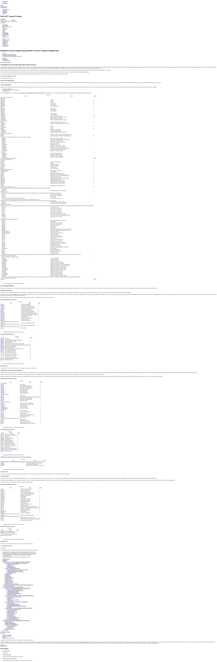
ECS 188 (3, 195)
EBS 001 (2, 134)
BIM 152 (2, 346)
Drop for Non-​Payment (11, 625)
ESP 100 (3, 238)
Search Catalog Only (6, 21)
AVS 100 (3, 227)
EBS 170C (3, 181)
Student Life (5, 12)
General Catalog (3, 6)
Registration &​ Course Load (10, 563)
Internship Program (10, 613)
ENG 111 (2, 448)
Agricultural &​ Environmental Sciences (14, 596)
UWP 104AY (5, 269)
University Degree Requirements (27, 92)
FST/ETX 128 (4, 248)
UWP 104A (4, 266)
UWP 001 (3, 148)
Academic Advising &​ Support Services (10, 584)
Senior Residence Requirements (13, 592)
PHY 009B (3, 109)
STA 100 (2, 185)
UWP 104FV (5, 273)
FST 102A (4, 244)
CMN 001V (5, 154)
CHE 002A (3, 113)
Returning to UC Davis (9, 581)
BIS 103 (2, 309)
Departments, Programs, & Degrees (9, 54)
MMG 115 (2, 325)
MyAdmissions (5, 25)
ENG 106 (2, 168)
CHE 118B (4, 119)
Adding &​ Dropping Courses (12, 564)
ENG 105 (2, 166)
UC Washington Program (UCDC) (13, 617)
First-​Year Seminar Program (12, 610)
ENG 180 (2, 359)
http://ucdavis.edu (155, 643)
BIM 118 (2, 341)
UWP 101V (5, 259)
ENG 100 (2, 161)
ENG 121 (2, 449)
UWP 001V (5, 149)
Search (1, 20)
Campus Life (5, 11)
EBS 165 (2, 176)
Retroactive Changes (8, 582)
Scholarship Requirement (11, 594)
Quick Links (3, 22)
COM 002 (3, 139)
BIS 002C (3, 230)
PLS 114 (2, 423)
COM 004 (3, 142)
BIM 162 (2, 348)
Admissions (5, 10)
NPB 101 (2, 390)
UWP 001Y (5, 150)
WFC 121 (3, 253)
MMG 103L (3, 322)
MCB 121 (2, 315)
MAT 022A (3, 104)
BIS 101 (2, 304)
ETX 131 (3, 243)
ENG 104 (2, 164)
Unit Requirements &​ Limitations (13, 591)
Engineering (9, 598)
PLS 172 (2, 517)
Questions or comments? (7, 635)
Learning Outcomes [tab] (6, 60)
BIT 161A (2, 311)
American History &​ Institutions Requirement (15, 590)
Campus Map (5, 28)
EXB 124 (3, 213)
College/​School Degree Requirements (11, 595)
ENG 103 (3, 171)
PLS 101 (2, 422)
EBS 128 (2, 434)
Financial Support (10, 626)
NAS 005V (5, 147)
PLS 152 (2, 327)
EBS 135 (2, 349)
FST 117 (2, 506)
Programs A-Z (5, 40)
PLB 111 (2, 419)
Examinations (7, 574)
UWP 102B (4, 261)
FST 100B (2, 497)
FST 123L (2, 510)
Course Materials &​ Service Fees (13, 604)
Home (4, 38)
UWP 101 (3, 258)
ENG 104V (4, 165)
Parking (4, 29)
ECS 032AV (4, 130)
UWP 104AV (5, 268)
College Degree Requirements (39, 92)
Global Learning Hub (11, 611)
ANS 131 (2, 396)
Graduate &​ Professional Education (9, 620)
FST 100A (2, 496)
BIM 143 (2, 343)
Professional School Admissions (10, 623)
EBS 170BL (3, 180)
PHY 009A (3, 108)
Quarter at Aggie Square (11, 614)
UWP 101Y (5, 260)
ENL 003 (3, 143)
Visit (3, 27)
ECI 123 (3, 194)
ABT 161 (3, 220)
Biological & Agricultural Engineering (9, 55)
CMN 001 (3, 153)
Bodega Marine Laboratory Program (13, 609)
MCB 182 (2, 319)
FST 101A (2, 498)
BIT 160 (2, 310)
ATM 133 (3, 226)
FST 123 (2, 508)
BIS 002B (3, 229)
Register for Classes (10, 566)
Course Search (5, 45)
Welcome (4, 53)
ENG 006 (3, 132)
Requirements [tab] (5, 59)
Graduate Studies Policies (9, 577)
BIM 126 (2, 439)
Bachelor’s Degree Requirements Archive (12, 619)
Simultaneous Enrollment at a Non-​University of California (17, 569)
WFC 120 (2, 399)
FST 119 (2, 507)
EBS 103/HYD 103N (4, 170)
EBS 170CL (3, 183)
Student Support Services (9, 586)
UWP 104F (4, 271)
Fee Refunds (9, 607)
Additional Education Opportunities (11, 608)
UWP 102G (4, 265)
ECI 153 (2, 358)
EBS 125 (2, 173)
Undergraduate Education (7, 587)
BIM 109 (2, 338)
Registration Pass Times (11, 567)
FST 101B (2, 500)
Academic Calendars (6, 39)
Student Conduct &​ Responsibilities (11, 583)
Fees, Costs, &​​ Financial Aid (10, 601)
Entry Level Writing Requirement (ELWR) (14, 589)
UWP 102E (4, 263)
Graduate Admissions (9, 621)
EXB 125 (3, 215)
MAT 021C (3, 102)
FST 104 (2, 502)
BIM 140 (2, 342)
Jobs (3, 30)
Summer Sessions (10, 615)
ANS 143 (3, 222)
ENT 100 (3, 234)
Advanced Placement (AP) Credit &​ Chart (14, 570)
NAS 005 (3, 145)
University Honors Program (12, 618)
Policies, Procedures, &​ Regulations (9, 562)
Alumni (4, 35)
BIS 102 (2, 306)
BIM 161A (3, 347)
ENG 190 (15, 199)
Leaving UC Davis (8, 579)
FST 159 (3, 249)
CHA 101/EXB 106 (5, 231)
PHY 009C (3, 110)
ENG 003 (3, 155)
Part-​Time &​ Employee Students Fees (14, 605)
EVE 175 (3, 206)
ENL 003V (5, 144)
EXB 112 (3, 209)
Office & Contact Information (5, 62)
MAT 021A (3, 99)
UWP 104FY (5, 274)
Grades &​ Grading (8, 576)
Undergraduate (5, 42)
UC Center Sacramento (11, 616)
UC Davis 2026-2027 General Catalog (10, 658)
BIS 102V (3, 404)
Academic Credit (8, 568)
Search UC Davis (14, 21)
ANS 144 (3, 224)
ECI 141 (2, 440)
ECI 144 (2, 443)
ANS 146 (3, 225)
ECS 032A (3, 129)
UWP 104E (4, 270)
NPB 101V (4, 391)
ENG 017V (4, 127)
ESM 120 (3, 236)
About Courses (5, 630)
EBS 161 (2, 351)
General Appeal (8, 575)
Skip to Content (5, 1)
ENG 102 (2, 163)
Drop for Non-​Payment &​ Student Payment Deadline (16, 606)
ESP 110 (3, 239)
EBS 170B (3, 179)
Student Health (5, 33)
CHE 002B (3, 114)
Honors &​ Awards (8, 578)
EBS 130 (2, 175)
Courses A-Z (5, 41)
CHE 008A (3, 115)
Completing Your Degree (9, 580)
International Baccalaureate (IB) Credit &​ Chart (15, 571)
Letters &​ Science (10, 600)
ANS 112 (2, 385)
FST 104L (3, 245)
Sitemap (4, 637)
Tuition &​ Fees (7, 624)
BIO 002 (2, 122)
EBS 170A (3, 178)
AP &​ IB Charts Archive (11, 572)
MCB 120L (3, 314)
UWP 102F (4, 264)
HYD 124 (2, 415)
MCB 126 (2, 316)
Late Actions (9, 565)
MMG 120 (2, 417)
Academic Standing (8, 573)
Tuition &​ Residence (11, 603)
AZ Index (4, 2)
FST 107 (2, 505)
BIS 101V (3, 305)
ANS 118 (3, 221)
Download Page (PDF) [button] (7, 654)
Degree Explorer (6, 44)
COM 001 (3, 138)
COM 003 (3, 140)
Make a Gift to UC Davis (7, 26)
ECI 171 (2, 447)
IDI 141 (3, 250)
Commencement (6, 32)
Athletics (4, 31)
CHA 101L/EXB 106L (6, 232)
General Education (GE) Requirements (14, 593)
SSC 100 (2, 393)
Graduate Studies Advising (10, 622)
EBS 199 (3, 190)
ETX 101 (3, 242)
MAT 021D (3, 103)
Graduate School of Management (13, 599)
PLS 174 (2, 518)
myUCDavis (5, 24)
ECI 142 (2, 441)
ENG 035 (2, 128)
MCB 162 (2, 317)
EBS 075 (2, 135)
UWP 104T (4, 275)
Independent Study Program (12, 612)
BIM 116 (2, 438)
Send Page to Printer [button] (6, 650)
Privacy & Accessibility (7, 636)
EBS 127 (2, 174)
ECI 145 (2, 444)
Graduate (4, 43)
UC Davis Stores (6, 36)
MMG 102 (2, 320)
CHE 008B (3, 118)
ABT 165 (2, 465)
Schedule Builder (6, 34)
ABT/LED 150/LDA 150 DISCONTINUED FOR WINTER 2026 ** (13, 461)
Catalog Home (5, 3)
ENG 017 (2, 125)
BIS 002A (3, 123)
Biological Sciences (10, 597)
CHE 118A (4, 117)
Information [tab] (5, 58)
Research (4, 13)
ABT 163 (2, 398)
